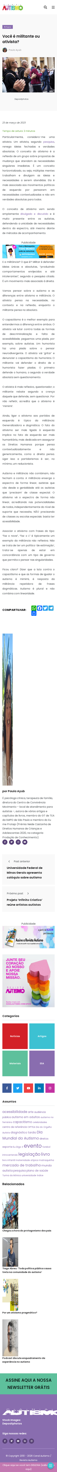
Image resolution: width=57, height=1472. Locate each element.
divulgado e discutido (34, 214)
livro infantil (8, 1160)
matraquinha (46, 1160)
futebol (46, 1146)
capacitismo (22, 1122)
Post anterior (21, 861)
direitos (44, 1138)
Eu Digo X (18, 1146)
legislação (29, 1154)
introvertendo (10, 1154)
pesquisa (48, 142)
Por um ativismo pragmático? (19, 1312)
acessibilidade (14, 1111)
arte (31, 1112)
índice (40, 1175)
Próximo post (15, 893)
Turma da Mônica (11, 1175)
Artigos (7, 27)
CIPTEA (31, 1127)
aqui (28, 1469)
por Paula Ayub (13, 791)
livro (45, 1154)
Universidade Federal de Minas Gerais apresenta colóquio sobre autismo (24, 872)
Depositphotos (12, 1423)
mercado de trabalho (21, 1165)
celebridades (40, 1122)
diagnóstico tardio (23, 1132)
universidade (29, 1175)
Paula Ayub (15, 50)
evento (33, 1146)
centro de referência (14, 1127)
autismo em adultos (26, 1117)
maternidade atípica (27, 1160)
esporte (7, 1147)
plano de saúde (37, 1171)
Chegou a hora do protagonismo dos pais (26, 1230)
